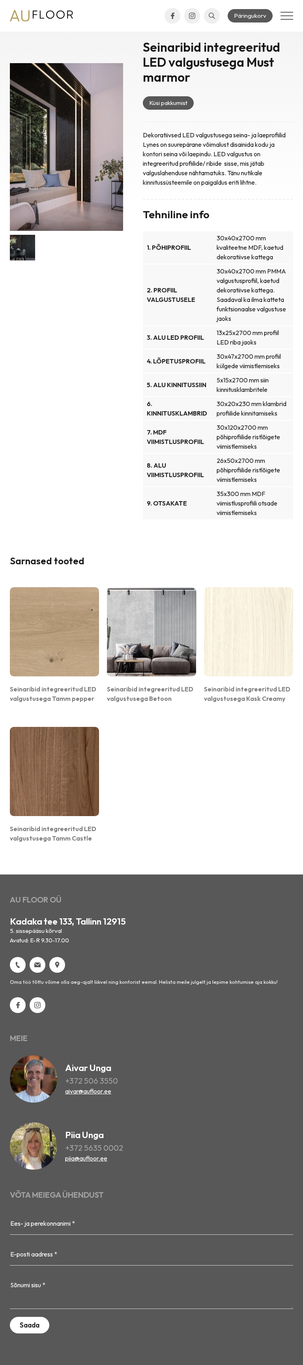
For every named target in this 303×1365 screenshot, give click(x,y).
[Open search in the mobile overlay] (212, 16)
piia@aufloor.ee (86, 1158)
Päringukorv (250, 15)
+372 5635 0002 (94, 1148)
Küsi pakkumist (168, 103)
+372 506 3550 (91, 1081)
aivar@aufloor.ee (88, 1091)
